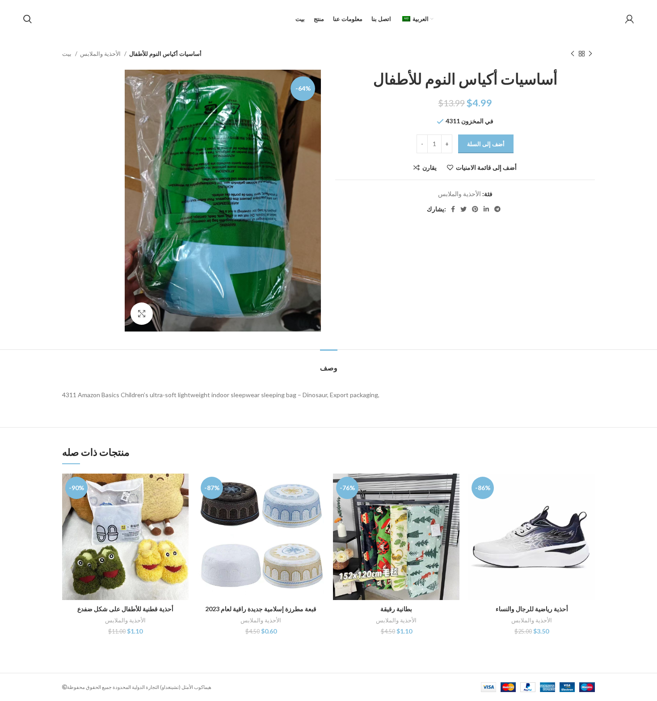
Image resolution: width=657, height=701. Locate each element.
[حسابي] (629, 19)
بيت (67, 53)
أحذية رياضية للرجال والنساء (532, 609)
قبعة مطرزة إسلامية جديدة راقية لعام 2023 (260, 609)
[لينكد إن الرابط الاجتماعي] (486, 209)
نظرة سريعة (182, 508)
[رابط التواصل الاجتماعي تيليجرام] (497, 209)
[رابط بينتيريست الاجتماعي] (475, 209)
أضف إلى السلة (486, 143)
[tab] (328, 363)
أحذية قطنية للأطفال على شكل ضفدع (125, 609)
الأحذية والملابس (101, 53)
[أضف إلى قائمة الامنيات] (182, 528)
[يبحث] (27, 19)
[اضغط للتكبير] (142, 313)
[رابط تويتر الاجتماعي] (463, 209)
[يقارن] (182, 488)
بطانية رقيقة (396, 609)
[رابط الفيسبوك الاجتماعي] (453, 209)
